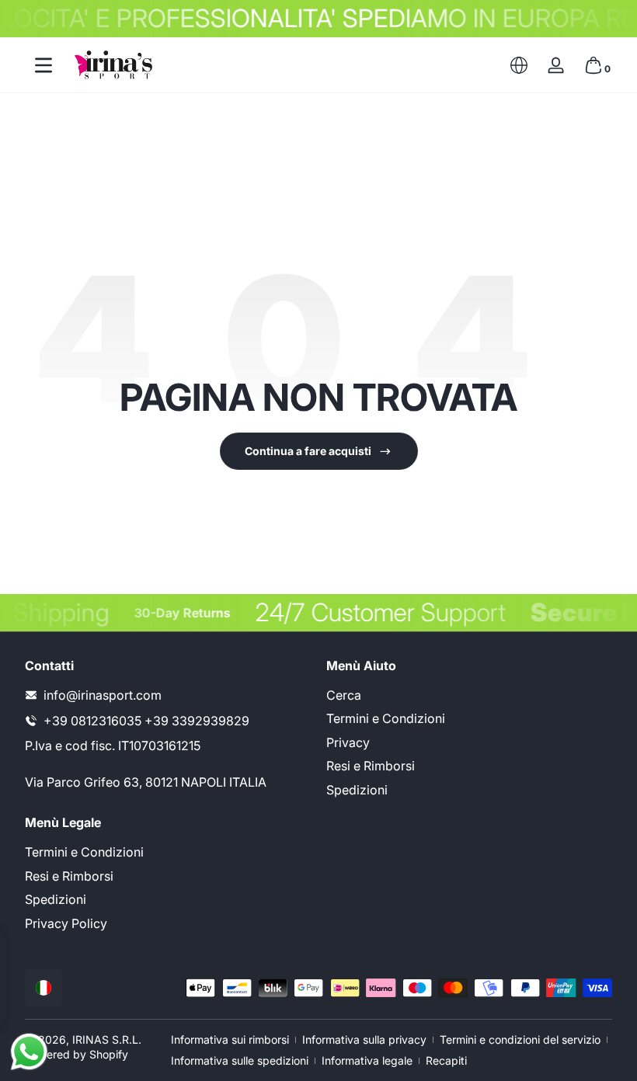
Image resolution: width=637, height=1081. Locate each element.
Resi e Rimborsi (370, 765)
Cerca (343, 695)
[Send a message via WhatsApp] (29, 1052)
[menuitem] (469, 695)
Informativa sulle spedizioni (239, 1060)
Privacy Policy (66, 923)
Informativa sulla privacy (364, 1039)
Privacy (348, 742)
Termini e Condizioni (385, 718)
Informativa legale (367, 1060)
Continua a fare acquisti (308, 450)
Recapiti (446, 1060)
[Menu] (43, 65)
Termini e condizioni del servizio (520, 1039)
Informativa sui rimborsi (230, 1039)
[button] (519, 65)
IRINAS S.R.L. (106, 1039)
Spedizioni (357, 790)
